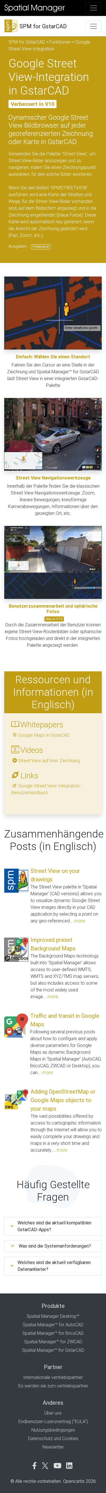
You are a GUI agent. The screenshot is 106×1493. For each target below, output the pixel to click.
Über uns (53, 1413)
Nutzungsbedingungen (53, 1430)
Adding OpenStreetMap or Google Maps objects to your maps (63, 1100)
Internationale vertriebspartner (53, 1377)
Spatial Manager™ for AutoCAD (53, 1324)
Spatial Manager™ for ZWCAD (53, 1341)
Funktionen (60, 42)
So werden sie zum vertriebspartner (53, 1386)
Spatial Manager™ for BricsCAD (53, 1333)
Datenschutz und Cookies (53, 1438)
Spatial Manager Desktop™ (53, 1316)
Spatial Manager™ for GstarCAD (53, 1350)
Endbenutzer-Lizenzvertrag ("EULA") (53, 1421)
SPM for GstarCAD (26, 42)
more (79, 921)
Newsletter (53, 1447)
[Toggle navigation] (93, 8)
